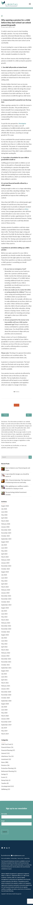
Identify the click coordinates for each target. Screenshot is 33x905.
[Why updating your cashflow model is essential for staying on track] (3, 487)
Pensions (17, 391)
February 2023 (5, 623)
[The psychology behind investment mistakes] (3, 493)
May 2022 (4, 644)
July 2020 (4, 707)
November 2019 (6, 722)
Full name (4, 814)
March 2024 (5, 587)
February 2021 (5, 686)
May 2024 (4, 581)
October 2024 (5, 569)
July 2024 (4, 575)
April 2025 (4, 554)
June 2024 (4, 578)
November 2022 (6, 629)
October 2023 (5, 602)
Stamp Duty (4, 780)
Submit (5, 832)
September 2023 (6, 605)
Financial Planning (6, 750)
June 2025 (4, 548)
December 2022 (6, 626)
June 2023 (4, 614)
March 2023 (5, 620)
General (3, 753)
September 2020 (6, 701)
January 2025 (5, 563)
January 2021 (5, 689)
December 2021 (6, 659)
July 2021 (4, 674)
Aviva (26, 209)
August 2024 (5, 572)
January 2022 (5, 656)
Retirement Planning (7, 771)
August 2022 (5, 635)
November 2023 (6, 599)
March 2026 (5, 521)
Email (3, 821)
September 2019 (6, 725)
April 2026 (4, 518)
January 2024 (5, 593)
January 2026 (5, 527)
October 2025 (5, 536)
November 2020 (6, 695)
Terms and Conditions (5, 858)
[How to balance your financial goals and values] (3, 469)
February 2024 (5, 590)
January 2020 (5, 719)
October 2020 (5, 698)
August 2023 (5, 608)
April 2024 (4, 584)
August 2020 (5, 704)
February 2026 (5, 524)
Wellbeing (4, 789)
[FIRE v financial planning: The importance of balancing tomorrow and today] (3, 481)
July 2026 (4, 509)
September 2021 (6, 668)
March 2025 (5, 557)
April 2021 (4, 680)
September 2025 (6, 539)
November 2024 (6, 566)
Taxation (4, 783)
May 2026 (4, 515)
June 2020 (4, 710)
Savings (3, 774)
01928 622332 (6, 855)
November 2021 (6, 662)
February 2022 (5, 653)
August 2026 (5, 506)
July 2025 (4, 545)
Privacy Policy (14, 858)
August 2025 (5, 542)
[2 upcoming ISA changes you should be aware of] (3, 475)
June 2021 (4, 677)
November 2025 (6, 533)
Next (28, 415)
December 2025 (6, 530)
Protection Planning (7, 768)
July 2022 (4, 638)
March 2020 (5, 716)
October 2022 (5, 632)
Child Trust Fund (6, 744)
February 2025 (5, 560)
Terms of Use (20, 858)
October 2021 (5, 665)
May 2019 (4, 731)
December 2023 (6, 596)
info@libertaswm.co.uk (18, 855)
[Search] (30, 457)
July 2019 (4, 728)
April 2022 (4, 647)
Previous (5, 415)
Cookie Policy (27, 858)
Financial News (5, 747)
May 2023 (4, 617)
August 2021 (5, 671)
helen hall (5, 27)
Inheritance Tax (6, 756)
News (3, 762)
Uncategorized (5, 786)
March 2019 (5, 734)
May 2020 (4, 713)
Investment (4, 759)
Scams (3, 777)
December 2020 (6, 692)
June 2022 (4, 641)
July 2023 (4, 611)
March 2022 (5, 650)
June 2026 (4, 512)
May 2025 (4, 551)
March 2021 (5, 683)
